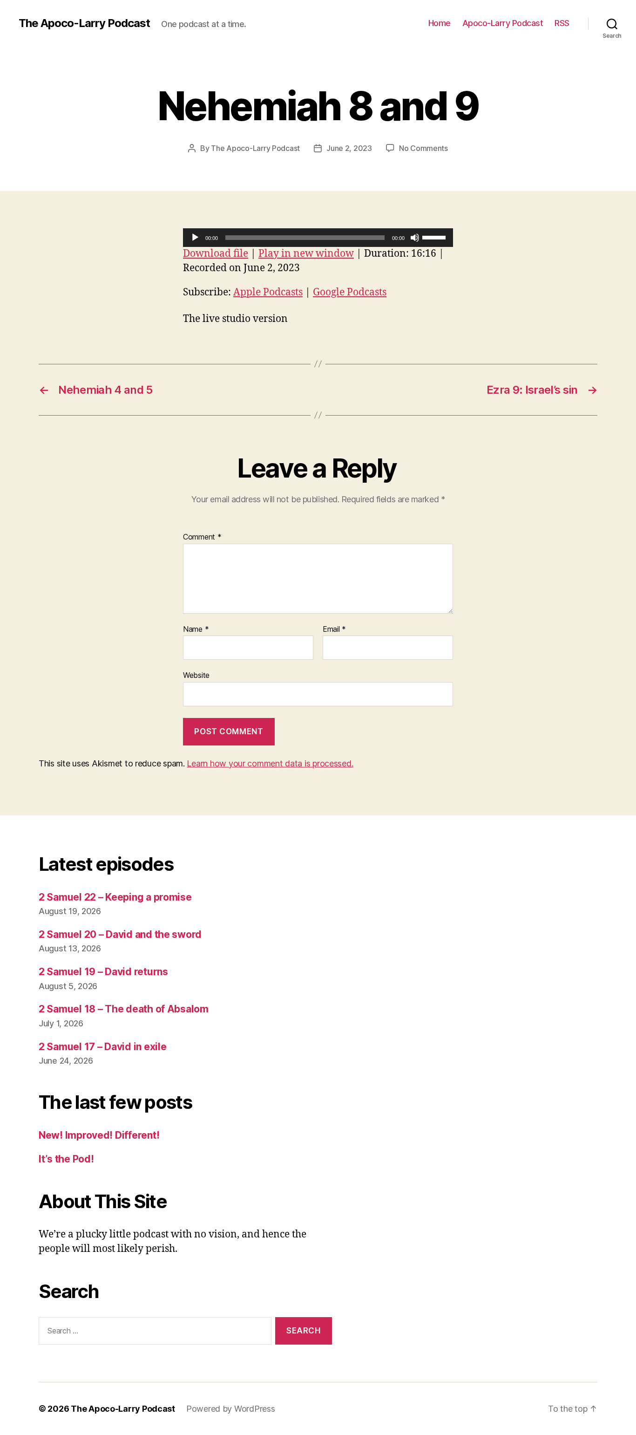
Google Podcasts (349, 292)
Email (334, 629)
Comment (202, 537)
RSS (562, 23)
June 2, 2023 (349, 148)
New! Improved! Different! (99, 1135)
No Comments (423, 148)
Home (439, 23)
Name (196, 629)
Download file (215, 253)
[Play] (195, 237)
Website (196, 675)
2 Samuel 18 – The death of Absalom (124, 1009)
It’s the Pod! (66, 1159)
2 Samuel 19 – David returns (103, 971)
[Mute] (414, 237)
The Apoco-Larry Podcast (84, 23)
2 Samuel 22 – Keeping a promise (115, 897)
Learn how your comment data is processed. (270, 763)
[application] (318, 237)
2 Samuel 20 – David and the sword (120, 934)
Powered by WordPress (230, 1409)
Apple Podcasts (268, 292)
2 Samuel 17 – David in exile (102, 1046)
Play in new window (306, 253)
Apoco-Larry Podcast (502, 23)
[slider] (435, 236)
